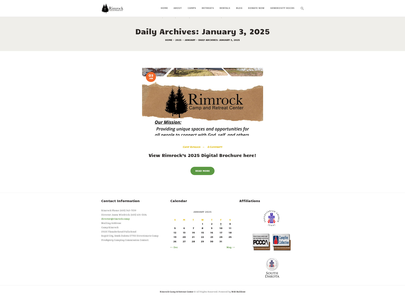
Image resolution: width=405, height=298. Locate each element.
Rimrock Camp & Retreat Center (176, 291)
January (190, 39)
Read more (202, 170)
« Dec (175, 247)
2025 (178, 39)
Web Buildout (238, 291)
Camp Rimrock (192, 147)
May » (230, 247)
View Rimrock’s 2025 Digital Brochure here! (202, 155)
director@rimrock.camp (115, 218)
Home (168, 39)
